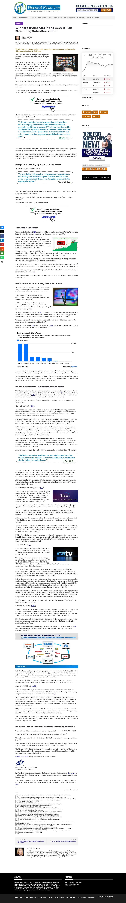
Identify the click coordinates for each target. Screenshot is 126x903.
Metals (50, 17)
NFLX (34, 232)
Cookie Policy (91, 897)
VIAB (33, 395)
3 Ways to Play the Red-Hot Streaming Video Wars (63, 841)
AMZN (38, 312)
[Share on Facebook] (2, 236)
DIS (33, 325)
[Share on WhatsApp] (2, 257)
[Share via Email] (2, 253)
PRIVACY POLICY (34, 897)
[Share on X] (2, 231)
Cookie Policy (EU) (81, 897)
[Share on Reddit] (2, 249)
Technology (42, 17)
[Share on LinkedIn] (2, 240)
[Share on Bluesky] (2, 227)
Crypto (34, 17)
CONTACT (50, 897)
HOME (16, 897)
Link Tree (90, 17)
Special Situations (24, 17)
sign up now (72, 773)
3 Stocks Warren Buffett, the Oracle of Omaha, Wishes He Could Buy (31, 841)
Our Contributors (69, 17)
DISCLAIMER (43, 897)
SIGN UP (97, 17)
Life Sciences (58, 17)
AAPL (52, 325)
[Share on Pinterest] (2, 244)
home (14, 17)
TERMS (26, 897)
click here (37, 51)
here (17, 785)
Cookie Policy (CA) (70, 897)
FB (75, 626)
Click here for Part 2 (22, 757)
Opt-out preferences (59, 897)
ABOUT (21, 897)
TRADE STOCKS (81, 17)
